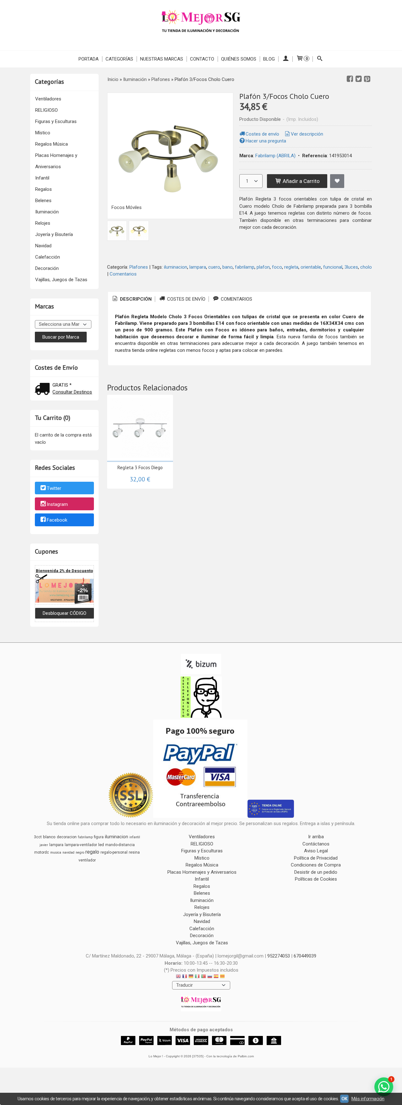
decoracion (67, 837)
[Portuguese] (203, 977)
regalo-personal (114, 852)
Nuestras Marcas (161, 59)
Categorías (119, 59)
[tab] (131, 299)
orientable (311, 267)
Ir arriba (316, 836)
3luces (351, 267)
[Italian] (197, 977)
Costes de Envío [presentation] (185, 299)
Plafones (138, 267)
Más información (367, 1099)
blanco (49, 836)
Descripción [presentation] (135, 299)
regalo (92, 852)
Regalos (43, 189)
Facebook (57, 520)
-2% (83, 590)
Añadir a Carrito (300, 181)
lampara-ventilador (81, 845)
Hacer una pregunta (266, 141)
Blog (269, 59)
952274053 (278, 956)
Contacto (202, 59)
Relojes (42, 223)
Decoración (47, 268)
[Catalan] (223, 977)
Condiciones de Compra (316, 865)
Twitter (54, 488)
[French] (184, 977)
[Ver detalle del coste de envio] (43, 390)
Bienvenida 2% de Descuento (64, 570)
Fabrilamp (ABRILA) (275, 155)
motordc (41, 852)
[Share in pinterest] (367, 79)
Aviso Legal (316, 851)
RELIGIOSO (46, 110)
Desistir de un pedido (315, 872)
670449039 (305, 956)
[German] (190, 977)
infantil (134, 837)
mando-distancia (120, 845)
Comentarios (123, 274)
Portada (89, 59)
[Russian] (209, 977)
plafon (263, 267)
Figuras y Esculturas (56, 121)
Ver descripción (307, 134)
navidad (68, 852)
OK (344, 1099)
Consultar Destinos (72, 392)
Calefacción (47, 257)
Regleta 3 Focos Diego (140, 467)
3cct (38, 837)
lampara (197, 267)
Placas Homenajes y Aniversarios (56, 161)
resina (134, 852)
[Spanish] (216, 977)
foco (277, 267)
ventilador (87, 860)
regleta (291, 267)
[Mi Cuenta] (285, 59)
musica (55, 852)
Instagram (57, 504)
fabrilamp (244, 267)
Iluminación (47, 212)
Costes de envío (262, 134)
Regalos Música (51, 144)
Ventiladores (48, 99)
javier (44, 845)
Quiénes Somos (238, 59)
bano (227, 267)
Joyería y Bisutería (54, 234)
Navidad (43, 246)
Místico (42, 133)
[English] (178, 977)
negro (80, 852)
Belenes (43, 200)
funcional (332, 267)
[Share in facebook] (349, 79)
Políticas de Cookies (316, 879)
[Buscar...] (320, 59)
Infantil (42, 178)
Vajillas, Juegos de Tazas (61, 279)
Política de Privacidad (316, 858)
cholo (366, 267)
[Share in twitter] (358, 79)
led (101, 844)
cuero (214, 267)
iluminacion (175, 267)
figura (99, 837)
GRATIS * (62, 385)
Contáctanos (315, 844)
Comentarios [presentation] (236, 299)
